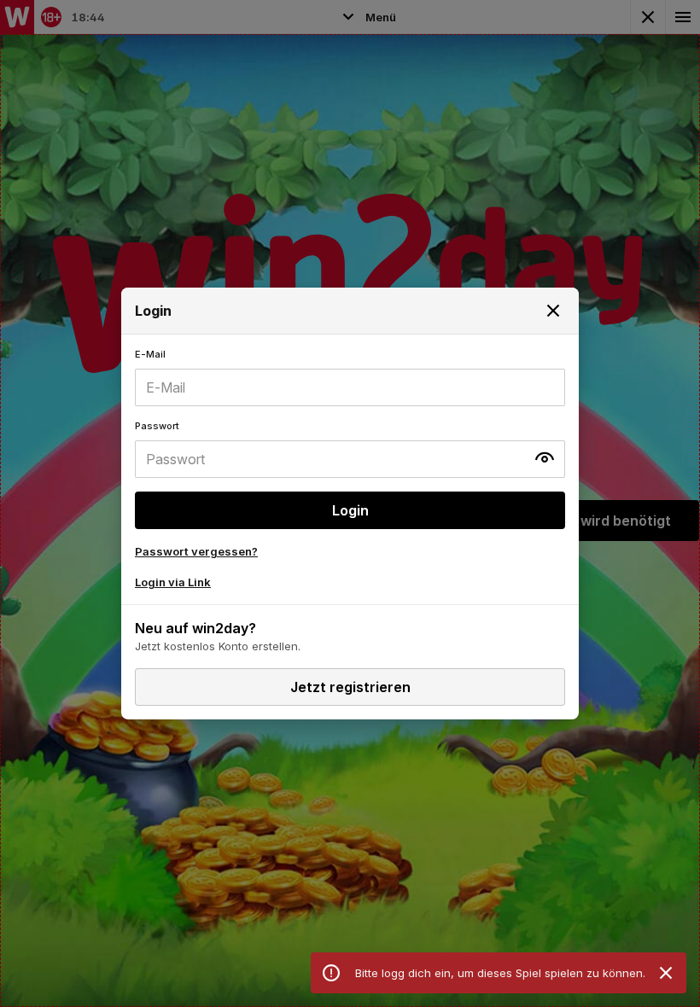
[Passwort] (350, 449)
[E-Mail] (350, 377)
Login (350, 510)
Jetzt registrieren (350, 687)
